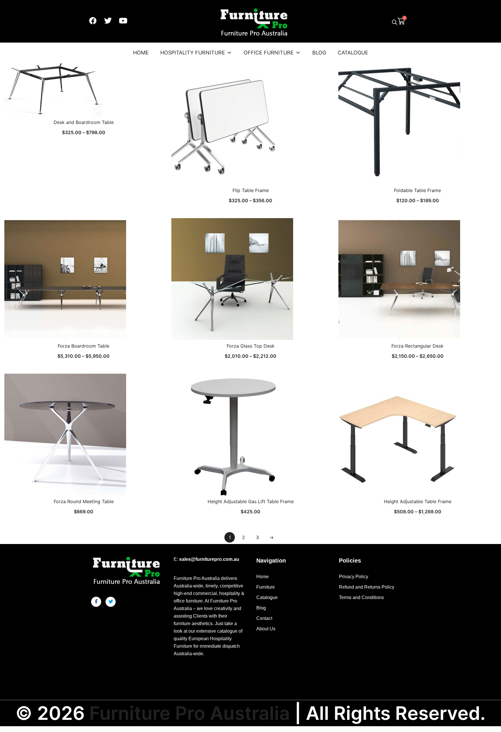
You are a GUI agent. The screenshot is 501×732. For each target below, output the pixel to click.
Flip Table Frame (251, 190)
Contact (264, 618)
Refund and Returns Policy (366, 587)
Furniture (265, 587)
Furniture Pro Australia (189, 713)
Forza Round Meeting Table (84, 501)
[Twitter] (107, 20)
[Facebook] (92, 20)
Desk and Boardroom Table (84, 122)
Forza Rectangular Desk (417, 346)
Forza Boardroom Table (83, 346)
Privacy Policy (353, 576)
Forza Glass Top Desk (251, 346)
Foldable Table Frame (417, 190)
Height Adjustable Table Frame (417, 501)
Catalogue (353, 53)
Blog (319, 53)
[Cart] (401, 20)
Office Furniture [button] (269, 53)
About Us (265, 628)
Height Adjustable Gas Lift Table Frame (251, 501)
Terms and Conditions (361, 597)
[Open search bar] (394, 22)
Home (141, 53)
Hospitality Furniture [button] (192, 53)
